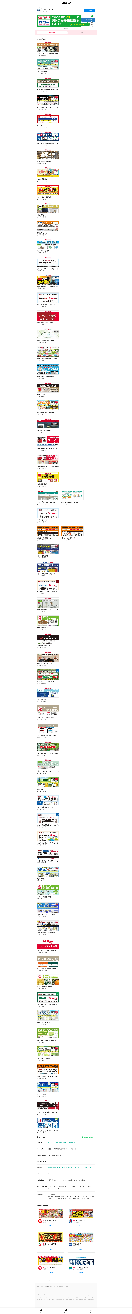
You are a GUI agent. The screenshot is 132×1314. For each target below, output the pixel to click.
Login (66, 1286)
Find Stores (66, 1312)
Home (41, 1312)
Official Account (89, 1137)
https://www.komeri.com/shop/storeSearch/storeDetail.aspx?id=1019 (69, 1167)
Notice (38, 1286)
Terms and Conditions (58, 1286)
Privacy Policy (48, 1286)
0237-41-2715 (52, 1161)
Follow (90, 10)
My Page (91, 1312)
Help (42, 1286)
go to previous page (3, 3)
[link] (39, 10)
